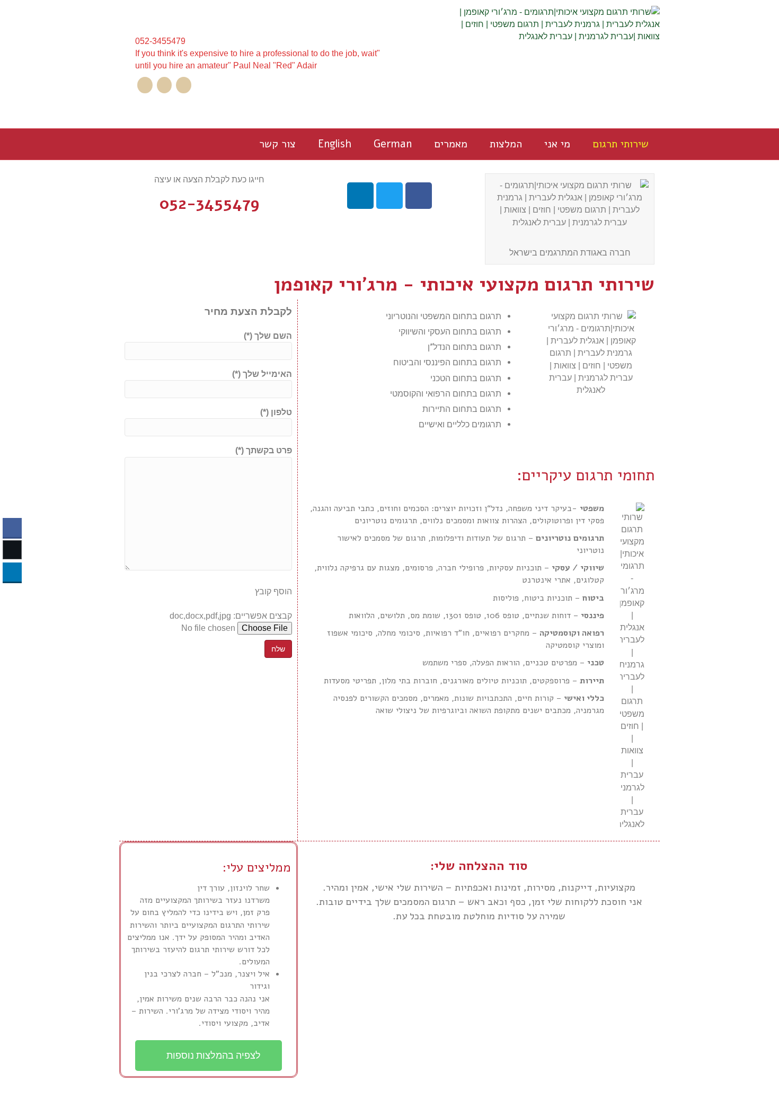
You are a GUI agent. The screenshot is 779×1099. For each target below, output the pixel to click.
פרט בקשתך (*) (263, 450)
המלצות (506, 144)
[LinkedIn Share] (12, 572)
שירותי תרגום (620, 144)
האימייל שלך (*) (262, 374)
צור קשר (277, 144)
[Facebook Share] (12, 527)
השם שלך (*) (268, 335)
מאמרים (450, 144)
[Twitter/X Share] (12, 549)
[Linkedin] (145, 85)
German (393, 144)
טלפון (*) (276, 412)
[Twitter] (164, 85)
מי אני (557, 144)
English (334, 144)
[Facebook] (183, 85)
